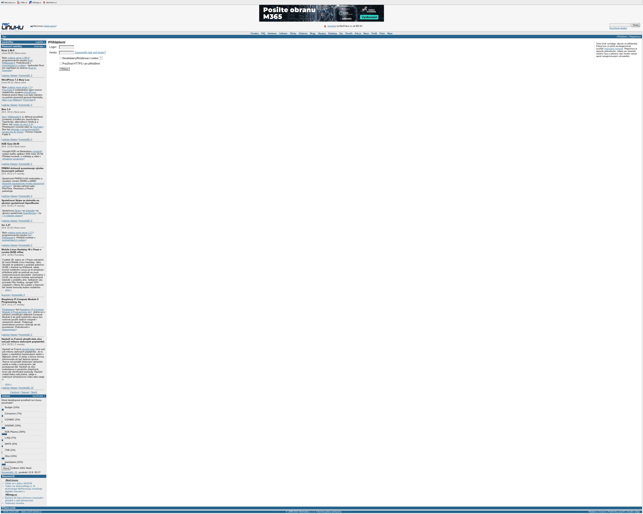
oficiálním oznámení (12, 159)
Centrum (14, 392)
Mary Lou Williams (12, 100)
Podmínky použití (616, 511)
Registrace (635, 36)
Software (283, 33)
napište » (40, 42)
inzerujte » (39, 46)
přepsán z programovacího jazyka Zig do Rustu (20, 130)
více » (8, 290)
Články (293, 33)
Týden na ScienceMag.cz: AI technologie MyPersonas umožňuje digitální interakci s (23, 489)
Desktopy (332, 33)
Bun (4, 117)
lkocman (6, 295)
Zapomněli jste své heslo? (90, 52)
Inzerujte (332, 26)
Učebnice (303, 33)
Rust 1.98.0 (8, 50)
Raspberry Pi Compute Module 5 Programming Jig (20, 300)
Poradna (255, 33)
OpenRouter (29, 213)
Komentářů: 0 (25, 75)
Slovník (348, 33)
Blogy (312, 33)
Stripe (18, 210)
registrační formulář (613, 48)
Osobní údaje (633, 511)
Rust (30, 60)
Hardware (272, 33)
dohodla (30, 210)
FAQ (263, 33)
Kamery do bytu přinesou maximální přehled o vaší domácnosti (24, 499)
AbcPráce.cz (51, 3)
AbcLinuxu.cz (9, 3)
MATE (8, 443)
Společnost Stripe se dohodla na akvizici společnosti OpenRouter (20, 201)
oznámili (36, 151)
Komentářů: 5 (25, 334)
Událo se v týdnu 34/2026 (18, 483)
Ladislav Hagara (9, 75)
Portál (374, 33)
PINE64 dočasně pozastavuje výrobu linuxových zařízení (23, 169)
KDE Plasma (11, 431)
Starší (34, 392)
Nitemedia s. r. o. (307, 511)
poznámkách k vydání (13, 65)
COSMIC (9, 419)
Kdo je (358, 33)
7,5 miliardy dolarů (12, 215)
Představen (8, 309)
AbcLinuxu (12, 480)
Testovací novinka (14, 503)
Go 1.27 (6, 225)
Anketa (6, 396)
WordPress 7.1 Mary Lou (15, 79)
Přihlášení (622, 36)
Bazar (366, 33)
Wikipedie (8, 63)
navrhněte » (38, 396)
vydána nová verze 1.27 (20, 232)
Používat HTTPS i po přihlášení (81, 63)
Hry (341, 33)
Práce (382, 33)
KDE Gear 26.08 (10, 143)
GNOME (9, 425)
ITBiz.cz (23, 3)
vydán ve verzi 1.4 (22, 124)
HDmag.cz (36, 3)
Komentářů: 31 (9, 472)
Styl (4, 36)
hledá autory (50, 26)
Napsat (25, 392)
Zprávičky (7, 42)
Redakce (593, 511)
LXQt (7, 437)
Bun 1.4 (6, 109)
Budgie (8, 407)
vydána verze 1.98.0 (18, 58)
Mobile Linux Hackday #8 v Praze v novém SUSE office (21, 250)
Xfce (7, 456)
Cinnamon (10, 413)
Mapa (389, 33)
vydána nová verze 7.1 (19, 87)
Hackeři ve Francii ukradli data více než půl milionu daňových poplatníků (23, 340)
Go (29, 235)
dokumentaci (9, 329)
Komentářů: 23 (26, 388)
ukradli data (28, 349)
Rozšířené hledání (618, 28)
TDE (7, 450)
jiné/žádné (10, 462)
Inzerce (602, 511)
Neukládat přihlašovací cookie (80, 58)
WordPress (30, 92)
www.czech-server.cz (31, 511)
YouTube (7, 90)
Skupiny (322, 33)
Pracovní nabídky (12, 46)
